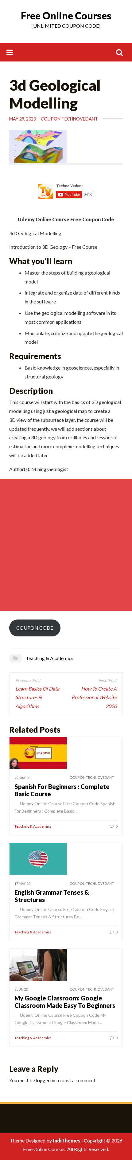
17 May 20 (22, 883)
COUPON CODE (34, 628)
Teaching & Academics (49, 658)
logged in (45, 1080)
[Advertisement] (66, 545)
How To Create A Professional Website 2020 (94, 697)
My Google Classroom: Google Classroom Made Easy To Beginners (64, 1001)
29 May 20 (22, 778)
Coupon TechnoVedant (69, 118)
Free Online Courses (66, 16)
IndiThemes (66, 1140)
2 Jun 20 (21, 989)
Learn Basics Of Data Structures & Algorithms (37, 697)
